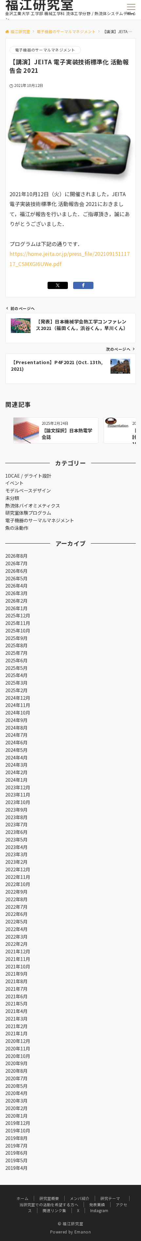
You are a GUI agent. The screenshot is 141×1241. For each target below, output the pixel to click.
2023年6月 (16, 832)
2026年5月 (16, 578)
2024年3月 (16, 764)
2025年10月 (17, 630)
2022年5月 (16, 921)
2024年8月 (16, 727)
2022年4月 (16, 929)
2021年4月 (16, 1011)
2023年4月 (16, 847)
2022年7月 (16, 906)
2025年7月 (16, 653)
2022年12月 (17, 869)
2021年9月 (16, 973)
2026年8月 (16, 555)
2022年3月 (16, 936)
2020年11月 (17, 1048)
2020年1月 (16, 1115)
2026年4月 (16, 585)
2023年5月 (16, 839)
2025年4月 (16, 675)
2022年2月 (16, 944)
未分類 (12, 498)
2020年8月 (16, 1070)
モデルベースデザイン (28, 490)
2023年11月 (17, 794)
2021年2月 (16, 1026)
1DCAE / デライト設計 (28, 475)
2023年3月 (16, 854)
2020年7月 (16, 1078)
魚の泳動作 (16, 528)
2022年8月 (16, 899)
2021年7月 (16, 988)
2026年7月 (16, 563)
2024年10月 (17, 712)
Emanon (82, 1231)
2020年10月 (17, 1056)
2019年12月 (17, 1123)
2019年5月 (16, 1160)
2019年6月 (16, 1152)
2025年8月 (16, 645)
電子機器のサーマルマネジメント (45, 49)
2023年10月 (17, 802)
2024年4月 (16, 757)
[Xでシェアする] (58, 285)
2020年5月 (16, 1086)
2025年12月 (17, 615)
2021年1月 (16, 1033)
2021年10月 (17, 966)
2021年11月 (17, 959)
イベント (14, 483)
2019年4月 (16, 1168)
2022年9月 (16, 891)
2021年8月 (16, 981)
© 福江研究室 (70, 1223)
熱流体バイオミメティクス (32, 505)
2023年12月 (17, 787)
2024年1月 (16, 779)
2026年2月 (16, 600)
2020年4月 (16, 1093)
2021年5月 (16, 1003)
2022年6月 (16, 914)
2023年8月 (16, 817)
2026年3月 (16, 593)
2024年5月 (16, 750)
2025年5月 (16, 668)
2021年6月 (16, 996)
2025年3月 (16, 682)
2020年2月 (16, 1108)
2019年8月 (16, 1138)
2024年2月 (16, 772)
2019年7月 (16, 1145)
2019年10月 (17, 1130)
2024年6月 (16, 742)
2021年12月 (17, 951)
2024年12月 (17, 697)
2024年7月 (16, 735)
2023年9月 (16, 809)
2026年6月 (16, 571)
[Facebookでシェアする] (83, 285)
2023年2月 (16, 861)
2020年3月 (16, 1100)
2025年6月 (16, 660)
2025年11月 (17, 623)
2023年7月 (16, 824)
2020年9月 (16, 1063)
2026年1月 (16, 608)
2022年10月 (17, 884)
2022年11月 (17, 877)
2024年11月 (17, 705)
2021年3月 (16, 1018)
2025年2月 (16, 690)
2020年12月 (17, 1041)
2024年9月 (16, 720)
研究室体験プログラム (28, 512)
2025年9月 (16, 638)
